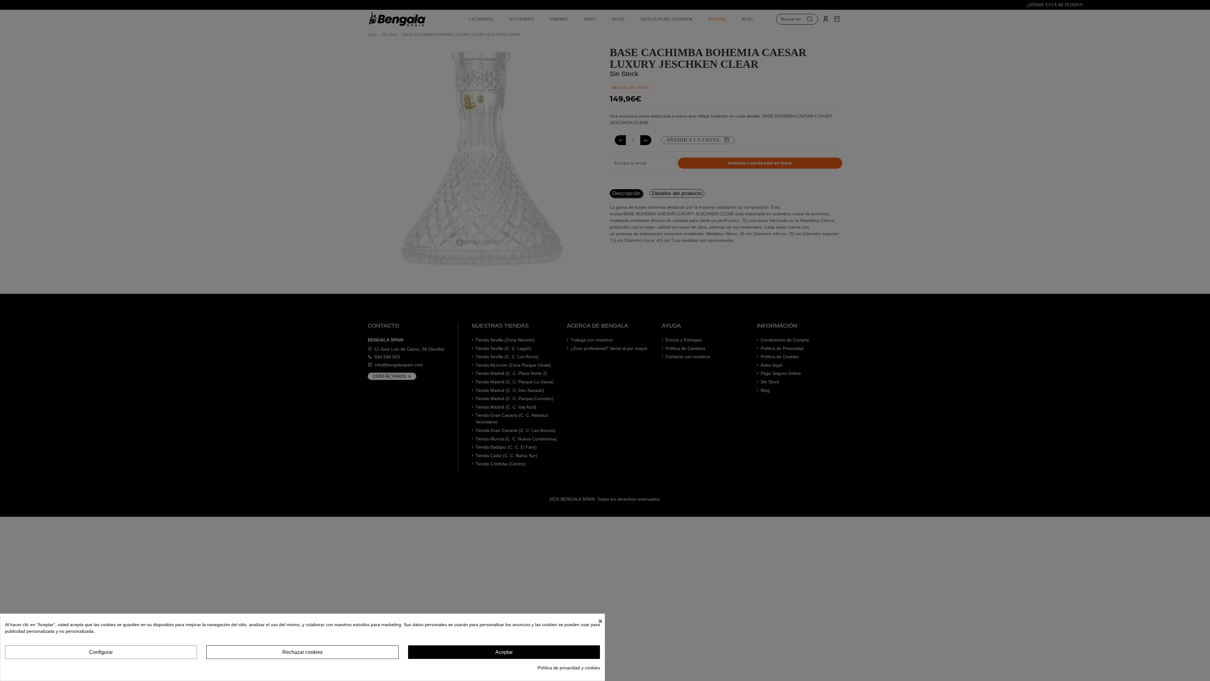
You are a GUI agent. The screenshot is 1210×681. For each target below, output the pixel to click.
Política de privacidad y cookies (569, 667)
